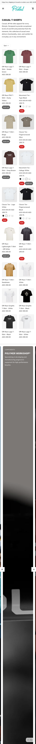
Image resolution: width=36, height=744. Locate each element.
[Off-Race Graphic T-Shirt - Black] (26, 295)
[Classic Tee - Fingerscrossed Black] (26, 194)
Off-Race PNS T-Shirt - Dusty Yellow (8, 97)
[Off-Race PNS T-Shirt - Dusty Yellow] (9, 85)
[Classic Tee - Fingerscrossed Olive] (26, 122)
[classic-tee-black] (20, 106)
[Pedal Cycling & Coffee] (18, 8)
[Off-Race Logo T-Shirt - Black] (9, 321)
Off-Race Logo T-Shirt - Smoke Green (8, 69)
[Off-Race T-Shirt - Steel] (26, 234)
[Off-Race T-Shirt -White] (26, 269)
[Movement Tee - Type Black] (26, 85)
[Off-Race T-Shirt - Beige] (9, 122)
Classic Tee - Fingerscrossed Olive (24, 134)
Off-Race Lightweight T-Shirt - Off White (9, 246)
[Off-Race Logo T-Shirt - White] (26, 321)
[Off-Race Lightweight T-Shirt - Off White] (9, 234)
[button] (2, 569)
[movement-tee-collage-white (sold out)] (26, 106)
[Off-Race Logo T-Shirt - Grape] (26, 56)
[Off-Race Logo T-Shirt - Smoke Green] (9, 56)
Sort (5, 46)
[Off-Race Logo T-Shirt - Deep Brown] (9, 157)
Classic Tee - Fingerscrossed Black (24, 207)
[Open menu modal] (3, 8)
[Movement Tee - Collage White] (26, 157)
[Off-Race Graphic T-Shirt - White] (9, 295)
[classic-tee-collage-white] (23, 106)
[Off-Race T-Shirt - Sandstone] (9, 269)
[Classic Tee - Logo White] (9, 194)
